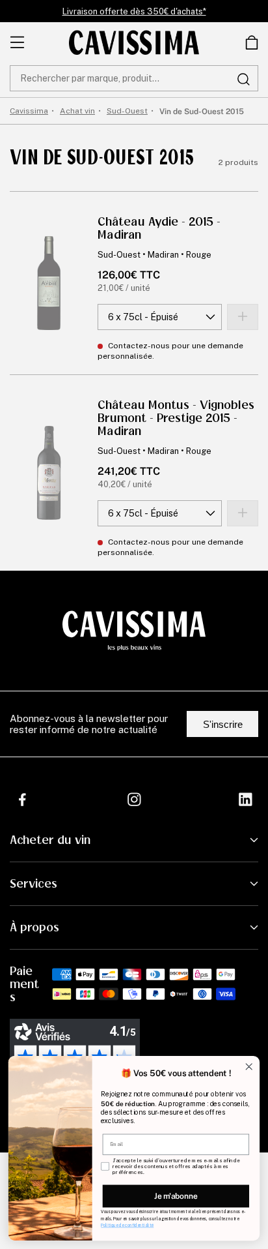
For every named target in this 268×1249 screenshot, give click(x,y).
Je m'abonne (175, 1196)
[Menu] (17, 42)
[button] (252, 42)
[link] (252, 42)
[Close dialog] (248, 1066)
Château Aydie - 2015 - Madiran (159, 228)
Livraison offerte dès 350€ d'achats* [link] (134, 11)
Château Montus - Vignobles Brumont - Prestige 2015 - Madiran (176, 418)
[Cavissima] (134, 42)
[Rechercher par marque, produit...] (243, 79)
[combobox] (134, 78)
